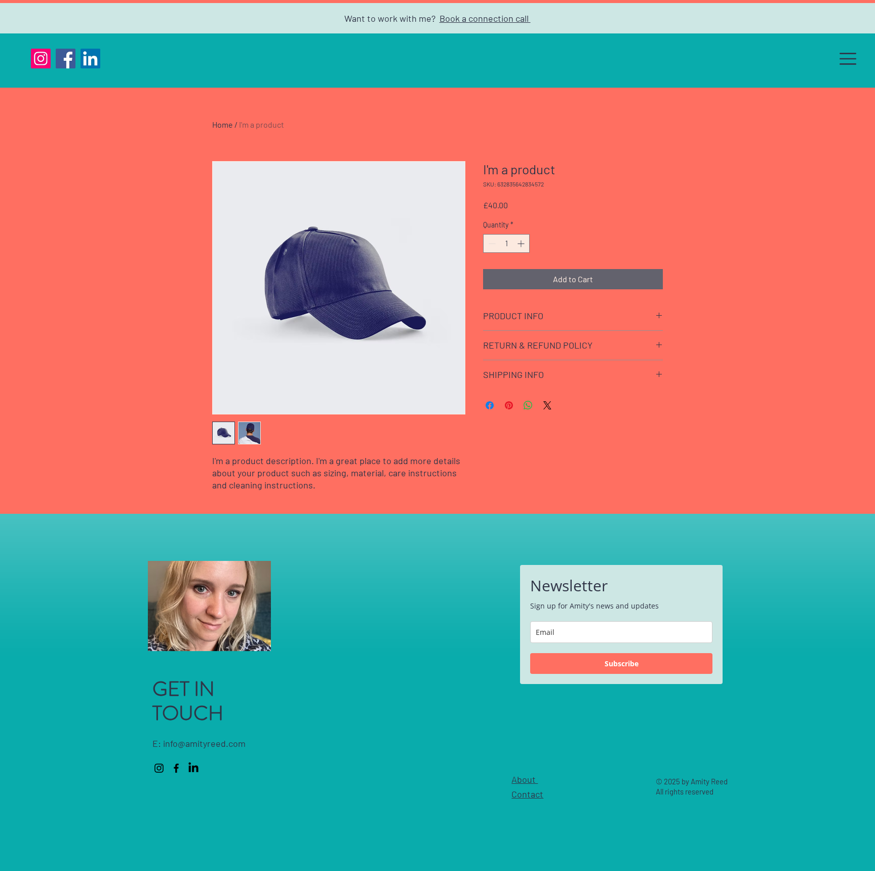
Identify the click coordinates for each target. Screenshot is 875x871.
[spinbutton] (506, 243)
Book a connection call (485, 18)
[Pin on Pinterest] (509, 405)
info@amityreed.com (204, 743)
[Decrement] (491, 243)
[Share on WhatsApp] (528, 405)
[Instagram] (41, 58)
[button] (848, 59)
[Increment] (521, 243)
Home (222, 124)
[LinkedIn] (90, 58)
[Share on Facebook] (490, 405)
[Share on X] (547, 405)
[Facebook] (65, 58)
